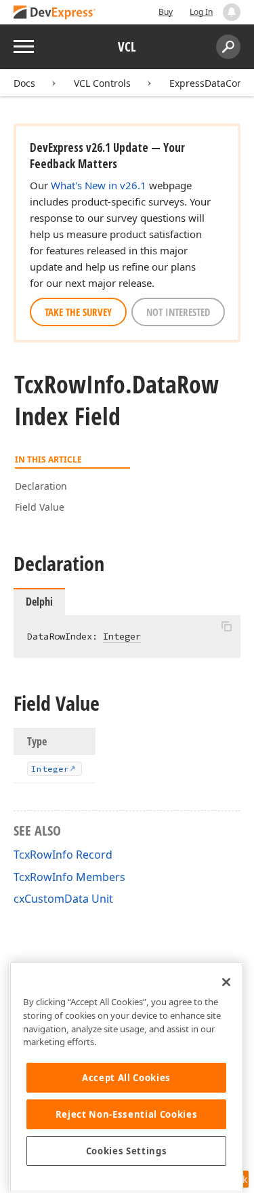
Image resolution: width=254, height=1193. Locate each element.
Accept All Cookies (126, 1078)
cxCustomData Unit (63, 898)
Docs (24, 83)
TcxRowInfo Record (63, 854)
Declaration (41, 486)
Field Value (39, 507)
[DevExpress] (55, 13)
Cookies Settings (126, 1151)
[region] (126, 1077)
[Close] (226, 982)
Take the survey (78, 312)
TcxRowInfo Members (69, 876)
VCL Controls (102, 83)
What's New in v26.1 (98, 185)
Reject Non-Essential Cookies (126, 1114)
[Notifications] (231, 12)
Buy (165, 12)
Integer (122, 636)
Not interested (178, 312)
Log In (201, 12)
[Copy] (226, 626)
